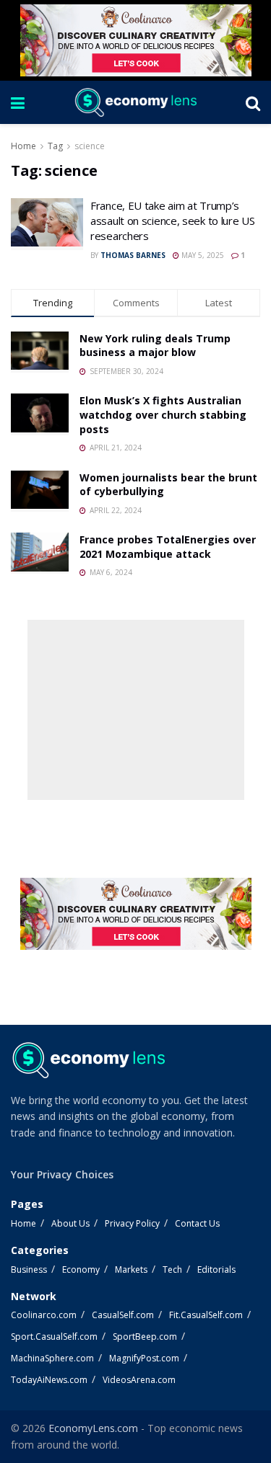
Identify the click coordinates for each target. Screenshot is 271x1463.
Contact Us (197, 1223)
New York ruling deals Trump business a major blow (155, 346)
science (89, 146)
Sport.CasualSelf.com (54, 1336)
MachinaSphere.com (52, 1358)
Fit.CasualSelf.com (206, 1315)
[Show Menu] (18, 102)
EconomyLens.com (93, 1428)
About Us (70, 1223)
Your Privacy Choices (62, 1174)
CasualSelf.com (123, 1315)
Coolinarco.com (44, 1315)
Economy (81, 1269)
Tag (55, 146)
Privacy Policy (132, 1223)
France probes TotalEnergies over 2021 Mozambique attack (167, 547)
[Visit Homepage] (135, 102)
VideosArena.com (139, 1380)
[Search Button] (253, 102)
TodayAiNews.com (49, 1380)
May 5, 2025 (201, 255)
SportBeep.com (145, 1336)
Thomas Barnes (132, 255)
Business (29, 1269)
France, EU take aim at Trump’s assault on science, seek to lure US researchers (172, 220)
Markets (131, 1269)
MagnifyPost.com (144, 1358)
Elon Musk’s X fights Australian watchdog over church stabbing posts (162, 414)
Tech (172, 1269)
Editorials (216, 1269)
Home (23, 146)
